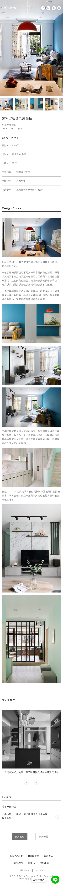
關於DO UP (16, 856)
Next (36, 782)
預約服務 (44, 862)
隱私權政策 (25, 870)
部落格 (31, 862)
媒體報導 (18, 862)
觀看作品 (48, 856)
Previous (26, 782)
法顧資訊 (39, 870)
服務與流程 (33, 856)
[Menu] (5, 8)
